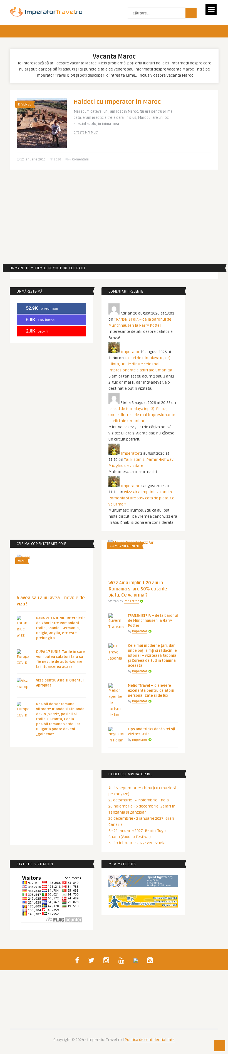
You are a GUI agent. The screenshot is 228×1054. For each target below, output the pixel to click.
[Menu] (211, 9)
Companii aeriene (125, 546)
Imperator (130, 351)
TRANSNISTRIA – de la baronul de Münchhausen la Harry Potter (153, 620)
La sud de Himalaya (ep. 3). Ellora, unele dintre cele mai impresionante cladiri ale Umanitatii (141, 364)
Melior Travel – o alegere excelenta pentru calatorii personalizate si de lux (151, 690)
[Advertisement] (114, 217)
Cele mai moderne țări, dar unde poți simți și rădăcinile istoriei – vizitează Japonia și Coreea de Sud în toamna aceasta (152, 655)
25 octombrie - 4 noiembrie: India (138, 800)
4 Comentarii (79, 159)
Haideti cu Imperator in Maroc (117, 101)
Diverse (24, 104)
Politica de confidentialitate (150, 1039)
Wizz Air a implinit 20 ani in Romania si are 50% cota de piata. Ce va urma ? (141, 498)
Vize (21, 561)
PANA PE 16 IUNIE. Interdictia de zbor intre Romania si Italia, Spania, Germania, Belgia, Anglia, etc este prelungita (61, 628)
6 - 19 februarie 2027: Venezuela (136, 843)
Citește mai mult (86, 132)
